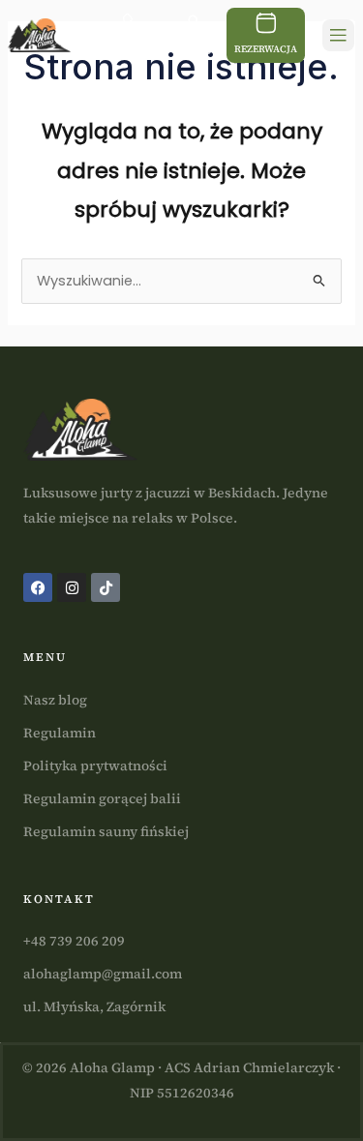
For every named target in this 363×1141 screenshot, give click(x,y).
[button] (338, 35)
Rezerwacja (265, 49)
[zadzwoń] (134, 25)
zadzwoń (134, 51)
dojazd (192, 51)
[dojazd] (192, 25)
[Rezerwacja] (266, 23)
